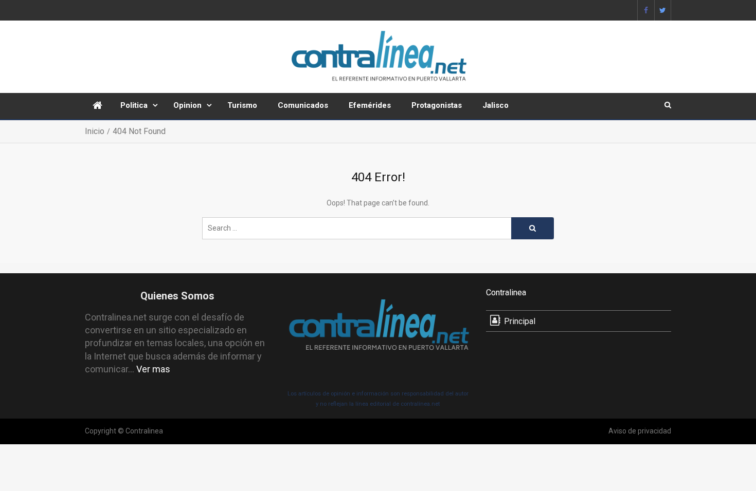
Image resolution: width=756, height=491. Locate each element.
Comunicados (303, 105)
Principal (519, 321)
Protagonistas (436, 105)
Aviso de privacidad (639, 431)
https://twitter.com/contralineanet (663, 10)
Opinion (187, 105)
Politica (134, 105)
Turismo (242, 105)
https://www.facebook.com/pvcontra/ (646, 10)
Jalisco (495, 105)
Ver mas (153, 369)
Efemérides (370, 105)
